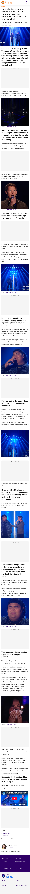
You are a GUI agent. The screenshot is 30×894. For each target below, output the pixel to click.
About (3, 880)
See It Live (18, 858)
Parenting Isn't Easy (21, 861)
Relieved (4, 861)
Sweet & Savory (6, 865)
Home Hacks (18, 868)
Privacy (4, 885)
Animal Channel (6, 868)
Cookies (17, 880)
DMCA (16, 883)
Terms (3, 883)
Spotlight (18, 865)
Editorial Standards (15, 838)
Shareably (5, 858)
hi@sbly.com (11, 847)
